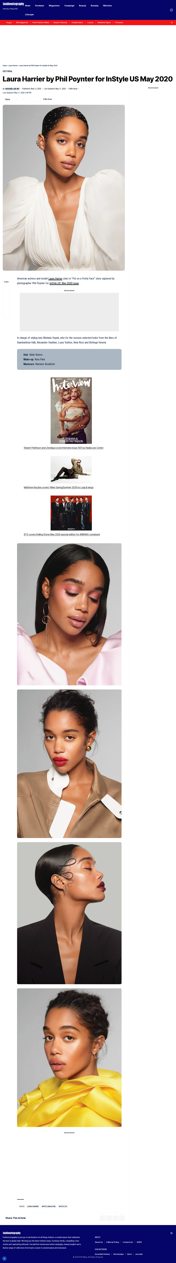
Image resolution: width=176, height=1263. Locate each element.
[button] (166, 10)
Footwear (119, 22)
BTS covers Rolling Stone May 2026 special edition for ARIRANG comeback (62, 534)
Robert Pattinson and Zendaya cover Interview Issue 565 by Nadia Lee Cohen (63, 447)
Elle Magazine (22, 22)
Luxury (90, 22)
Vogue (9, 22)
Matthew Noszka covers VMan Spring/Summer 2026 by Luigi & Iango (59, 487)
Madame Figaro (104, 22)
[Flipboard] (168, 22)
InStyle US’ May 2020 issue (64, 283)
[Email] (26, 99)
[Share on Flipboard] (20, 99)
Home (5, 66)
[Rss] (171, 22)
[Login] (160, 10)
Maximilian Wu (12, 88)
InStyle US (63, 1206)
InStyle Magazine (49, 1206)
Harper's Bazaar (60, 22)
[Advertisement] (88, 38)
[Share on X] (14, 99)
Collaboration (77, 22)
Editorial (8, 71)
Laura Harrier (13, 66)
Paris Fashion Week (40, 22)
